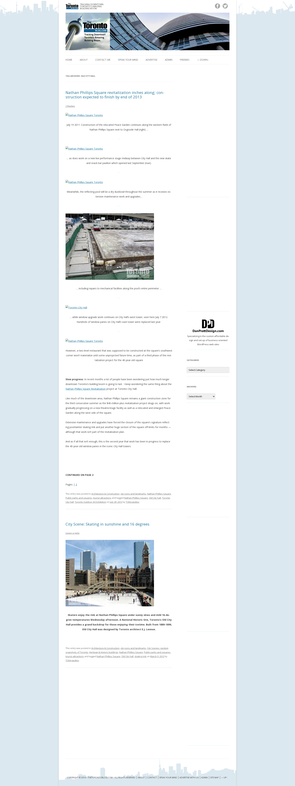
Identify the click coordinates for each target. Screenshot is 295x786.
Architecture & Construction (105, 493)
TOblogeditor (132, 502)
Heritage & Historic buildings (103, 652)
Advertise (151, 59)
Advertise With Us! (189, 777)
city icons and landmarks (133, 493)
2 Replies (70, 106)
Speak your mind (128, 59)
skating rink (140, 656)
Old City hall (155, 497)
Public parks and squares (79, 497)
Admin (168, 59)
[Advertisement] (208, 133)
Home (69, 59)
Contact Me (102, 59)
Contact (152, 777)
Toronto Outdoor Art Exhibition (90, 502)
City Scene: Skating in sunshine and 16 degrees (107, 524)
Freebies (184, 59)
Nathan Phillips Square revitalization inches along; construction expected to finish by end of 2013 (115, 94)
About (84, 59)
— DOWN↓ (203, 59)
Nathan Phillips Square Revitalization (86, 388)
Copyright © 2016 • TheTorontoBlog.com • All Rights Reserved (101, 777)
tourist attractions (102, 497)
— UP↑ (224, 777)
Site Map (214, 777)
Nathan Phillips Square (159, 493)
